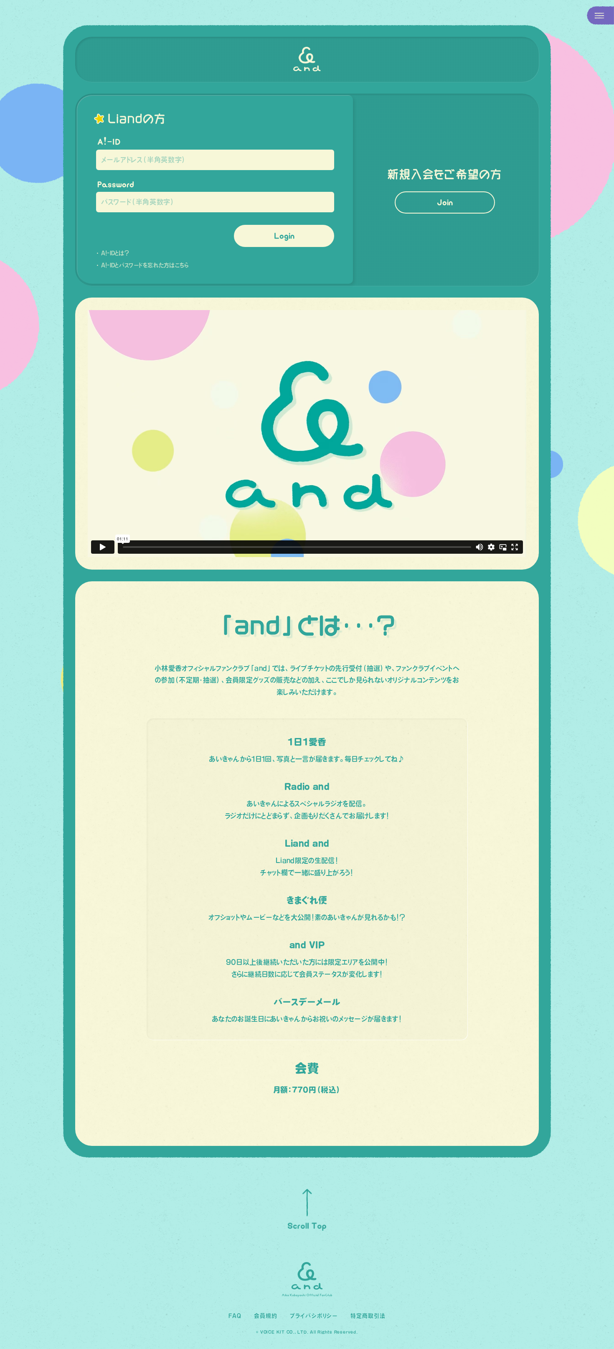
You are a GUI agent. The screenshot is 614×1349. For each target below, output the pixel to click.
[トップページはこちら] (307, 59)
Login (284, 236)
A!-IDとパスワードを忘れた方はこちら (145, 265)
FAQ (234, 1315)
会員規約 (265, 1315)
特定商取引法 (368, 1315)
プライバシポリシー (313, 1315)
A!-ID (109, 142)
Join (445, 202)
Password (115, 184)
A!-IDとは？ (115, 253)
